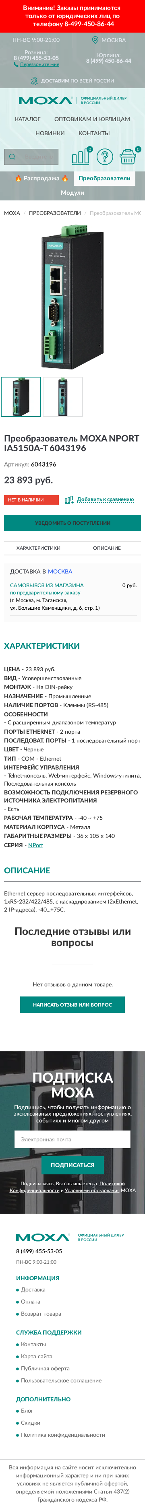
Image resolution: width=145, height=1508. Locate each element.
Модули (72, 193)
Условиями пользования (92, 1190)
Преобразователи (104, 178)
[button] (36, 64)
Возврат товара (41, 1314)
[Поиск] (12, 157)
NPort (35, 845)
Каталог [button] (28, 119)
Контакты (94, 133)
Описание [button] (107, 548)
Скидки (30, 1423)
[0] (128, 157)
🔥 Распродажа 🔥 (41, 178)
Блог (27, 1411)
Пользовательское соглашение (61, 1381)
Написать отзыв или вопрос (72, 1005)
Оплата (30, 1302)
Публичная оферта (45, 1369)
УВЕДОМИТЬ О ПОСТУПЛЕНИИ (72, 523)
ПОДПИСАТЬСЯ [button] (73, 1165)
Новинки (50, 133)
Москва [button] (60, 572)
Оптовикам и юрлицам (92, 119)
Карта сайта (36, 1356)
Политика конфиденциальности (63, 1435)
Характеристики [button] (38, 548)
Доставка (33, 1290)
